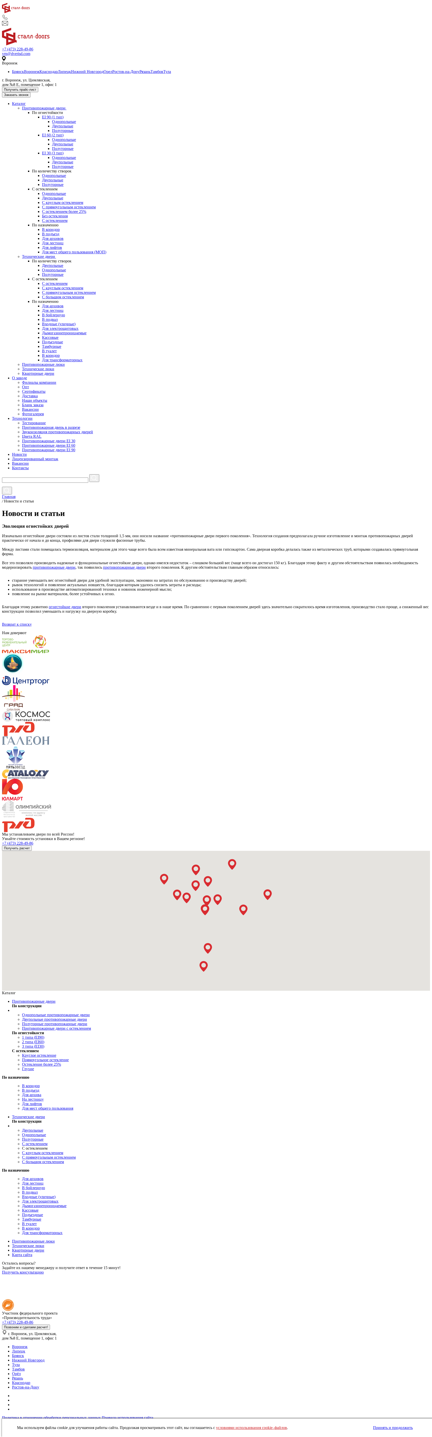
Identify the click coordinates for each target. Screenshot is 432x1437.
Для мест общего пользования (47, 1108)
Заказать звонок (16, 95)
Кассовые (50, 337)
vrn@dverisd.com (16, 53)
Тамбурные (51, 346)
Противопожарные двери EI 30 (48, 441)
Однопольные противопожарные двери (56, 1015)
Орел (108, 71)
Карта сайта (22, 1255)
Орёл (16, 1374)
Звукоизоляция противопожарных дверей (57, 432)
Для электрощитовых (60, 328)
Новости (19, 454)
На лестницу (33, 1099)
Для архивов (53, 238)
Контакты (20, 468)
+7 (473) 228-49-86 (17, 49)
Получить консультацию (23, 1272)
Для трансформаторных (62, 360)
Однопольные (64, 121)
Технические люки (38, 369)
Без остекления (55, 216)
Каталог (19, 103)
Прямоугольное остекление (45, 1060)
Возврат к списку (17, 624)
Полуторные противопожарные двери (54, 1024)
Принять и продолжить (393, 1428)
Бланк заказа (33, 405)
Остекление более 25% (41, 1064)
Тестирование (34, 423)
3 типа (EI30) (33, 1046)
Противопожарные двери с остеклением (56, 1028)
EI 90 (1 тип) (53, 117)
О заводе (19, 378)
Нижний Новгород (87, 71)
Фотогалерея (33, 414)
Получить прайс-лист (20, 89)
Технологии (22, 418)
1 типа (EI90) (33, 1037)
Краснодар (49, 71)
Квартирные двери (38, 373)
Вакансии (30, 409)
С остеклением (55, 220)
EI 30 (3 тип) (53, 153)
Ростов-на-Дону (126, 71)
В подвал (50, 319)
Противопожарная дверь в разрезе (51, 427)
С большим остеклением (63, 297)
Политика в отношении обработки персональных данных (51, 1418)
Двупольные (62, 126)
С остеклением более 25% (64, 211)
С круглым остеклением (62, 202)
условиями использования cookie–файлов (251, 1428)
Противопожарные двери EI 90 (48, 450)
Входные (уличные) (59, 324)
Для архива (31, 1095)
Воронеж (32, 71)
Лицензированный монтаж (35, 459)
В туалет (49, 351)
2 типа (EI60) (33, 1042)
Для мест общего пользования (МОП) (74, 252)
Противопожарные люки (43, 364)
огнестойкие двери (65, 607)
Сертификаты (34, 391)
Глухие (28, 1069)
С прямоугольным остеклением (69, 207)
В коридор (51, 229)
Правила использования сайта (127, 1418)
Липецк (64, 71)
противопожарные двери (54, 567)
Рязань (145, 71)
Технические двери (39, 256)
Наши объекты (34, 400)
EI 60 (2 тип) (53, 135)
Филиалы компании (39, 382)
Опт (25, 387)
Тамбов (156, 71)
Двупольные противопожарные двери (54, 1019)
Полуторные (63, 130)
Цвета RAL (32, 436)
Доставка (30, 396)
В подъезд (50, 234)
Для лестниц (53, 243)
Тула (167, 71)
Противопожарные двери (44, 108)
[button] (164, 879)
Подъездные (52, 342)
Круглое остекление (39, 1055)
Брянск (18, 71)
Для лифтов (52, 247)
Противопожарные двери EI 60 (48, 445)
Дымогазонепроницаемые (64, 333)
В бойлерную (53, 315)
